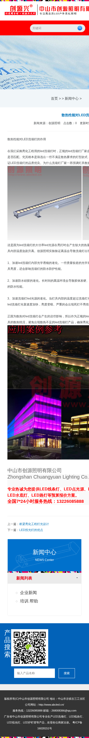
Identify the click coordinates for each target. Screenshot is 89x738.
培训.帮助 (29, 601)
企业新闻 (28, 592)
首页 (54, 98)
